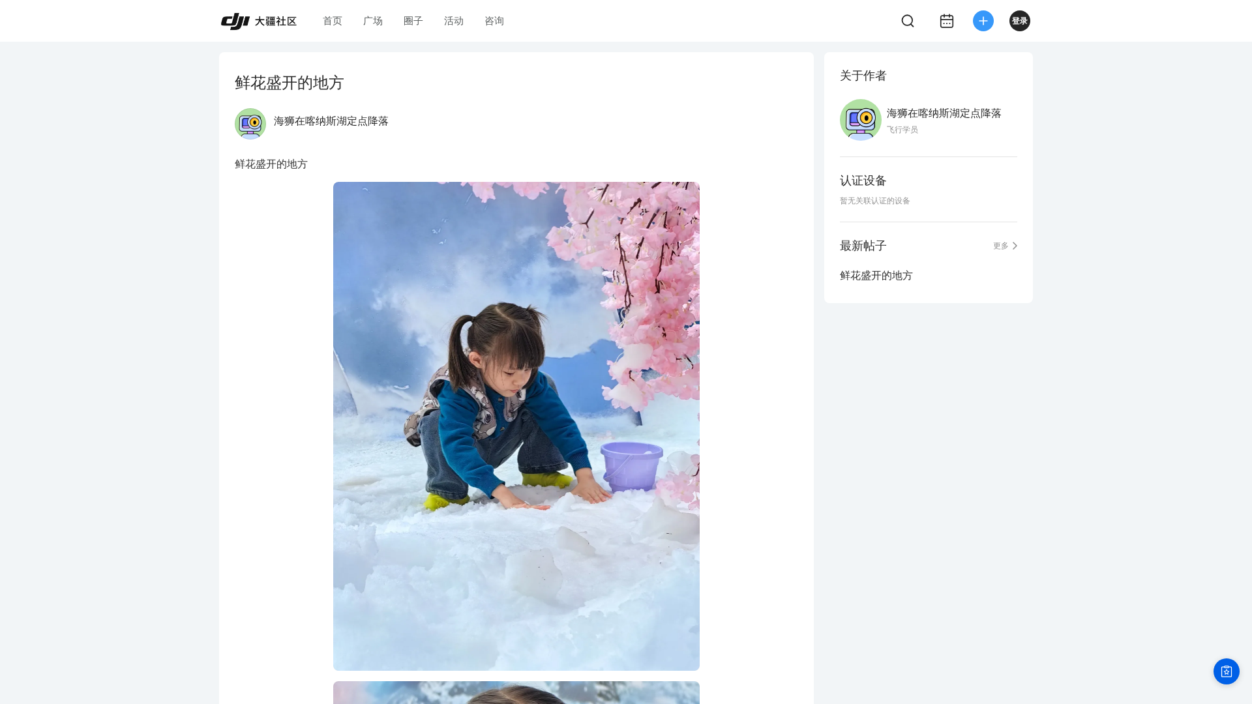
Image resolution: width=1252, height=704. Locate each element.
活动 (454, 20)
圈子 (413, 20)
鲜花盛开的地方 (876, 275)
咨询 (494, 20)
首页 (332, 20)
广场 (373, 20)
